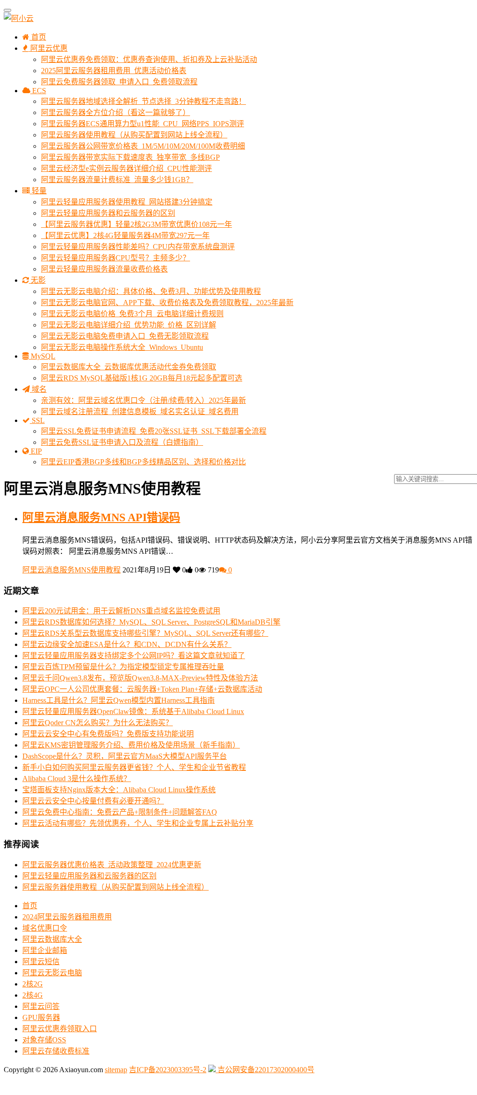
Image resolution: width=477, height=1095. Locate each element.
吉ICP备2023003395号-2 (167, 1070)
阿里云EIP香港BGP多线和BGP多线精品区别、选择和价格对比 (143, 462)
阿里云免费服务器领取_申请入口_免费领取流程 (119, 82)
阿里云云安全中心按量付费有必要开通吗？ (93, 801)
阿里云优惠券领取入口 (59, 1029)
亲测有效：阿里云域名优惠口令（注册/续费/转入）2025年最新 (143, 400)
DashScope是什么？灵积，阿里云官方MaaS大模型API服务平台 (124, 756)
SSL (37, 420)
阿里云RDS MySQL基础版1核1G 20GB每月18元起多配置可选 (141, 378)
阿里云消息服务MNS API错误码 (101, 517)
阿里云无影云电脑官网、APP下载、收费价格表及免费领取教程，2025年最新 (167, 302)
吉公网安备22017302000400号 (265, 1070)
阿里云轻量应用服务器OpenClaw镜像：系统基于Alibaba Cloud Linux (133, 711)
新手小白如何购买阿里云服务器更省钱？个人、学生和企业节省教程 (134, 767)
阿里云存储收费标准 (55, 1051)
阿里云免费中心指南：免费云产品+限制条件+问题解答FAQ (119, 812)
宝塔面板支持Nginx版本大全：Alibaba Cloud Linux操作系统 (119, 790)
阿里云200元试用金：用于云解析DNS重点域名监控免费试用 (121, 611)
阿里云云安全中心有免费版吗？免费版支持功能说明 (108, 734)
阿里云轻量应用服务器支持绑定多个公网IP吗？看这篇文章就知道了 (133, 656)
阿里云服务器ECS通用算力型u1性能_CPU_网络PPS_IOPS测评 (142, 124)
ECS (38, 91)
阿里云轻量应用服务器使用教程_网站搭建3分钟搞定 (126, 202)
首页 (37, 37)
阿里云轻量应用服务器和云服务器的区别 (108, 213)
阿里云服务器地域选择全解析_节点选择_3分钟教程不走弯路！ (143, 101)
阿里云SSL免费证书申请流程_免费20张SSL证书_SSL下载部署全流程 (153, 431)
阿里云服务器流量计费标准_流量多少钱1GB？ (117, 180)
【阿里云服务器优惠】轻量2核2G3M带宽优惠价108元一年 (136, 224)
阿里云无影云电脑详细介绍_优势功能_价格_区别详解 (128, 325)
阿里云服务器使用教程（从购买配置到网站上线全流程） (134, 135)
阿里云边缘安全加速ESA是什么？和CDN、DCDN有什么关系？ (127, 644)
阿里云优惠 (48, 48)
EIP (35, 451)
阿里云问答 (41, 1006)
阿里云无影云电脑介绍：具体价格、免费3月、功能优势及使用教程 (151, 291)
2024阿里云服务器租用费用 (67, 917)
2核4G (32, 995)
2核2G (32, 984)
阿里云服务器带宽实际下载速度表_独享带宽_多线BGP (130, 157)
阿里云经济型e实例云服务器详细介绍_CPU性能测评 (126, 168)
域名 (38, 389)
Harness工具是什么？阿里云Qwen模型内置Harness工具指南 (118, 700)
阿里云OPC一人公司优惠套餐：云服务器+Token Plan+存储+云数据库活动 (142, 689)
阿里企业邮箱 (44, 950)
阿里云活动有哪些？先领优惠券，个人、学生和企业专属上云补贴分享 (137, 823)
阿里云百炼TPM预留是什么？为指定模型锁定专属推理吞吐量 (123, 667)
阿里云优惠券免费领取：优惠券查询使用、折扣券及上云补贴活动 (149, 59)
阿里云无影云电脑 (52, 973)
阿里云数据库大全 (52, 939)
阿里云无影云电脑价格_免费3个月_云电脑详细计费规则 (132, 314)
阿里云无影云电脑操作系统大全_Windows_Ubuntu (122, 347)
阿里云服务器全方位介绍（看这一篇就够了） (115, 112)
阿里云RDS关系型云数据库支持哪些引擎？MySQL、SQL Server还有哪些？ (145, 633)
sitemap (116, 1070)
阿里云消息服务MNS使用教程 (71, 570)
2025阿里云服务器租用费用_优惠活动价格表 (113, 71)
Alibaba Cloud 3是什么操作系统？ (76, 778)
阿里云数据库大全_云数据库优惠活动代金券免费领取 (128, 367)
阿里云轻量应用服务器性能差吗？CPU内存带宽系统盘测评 (138, 247)
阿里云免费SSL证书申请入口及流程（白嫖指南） (122, 442)
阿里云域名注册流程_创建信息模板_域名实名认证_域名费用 (139, 411)
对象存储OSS (44, 1040)
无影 (37, 280)
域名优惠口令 (44, 928)
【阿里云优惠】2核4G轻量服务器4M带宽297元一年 (125, 235)
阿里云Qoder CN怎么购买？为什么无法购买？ (97, 723)
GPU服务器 (41, 1017)
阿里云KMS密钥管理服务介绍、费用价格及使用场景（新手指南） (131, 745)
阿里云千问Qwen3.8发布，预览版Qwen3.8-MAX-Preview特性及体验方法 (140, 678)
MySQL (42, 356)
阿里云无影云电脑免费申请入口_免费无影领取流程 (125, 336)
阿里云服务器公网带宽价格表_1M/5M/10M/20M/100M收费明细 (143, 146)
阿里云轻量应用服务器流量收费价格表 (104, 269)
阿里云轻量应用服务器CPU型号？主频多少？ (115, 258)
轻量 (38, 191)
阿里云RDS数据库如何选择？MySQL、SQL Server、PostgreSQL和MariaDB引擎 (151, 622)
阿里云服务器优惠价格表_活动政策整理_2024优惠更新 (111, 865)
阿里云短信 (41, 962)
